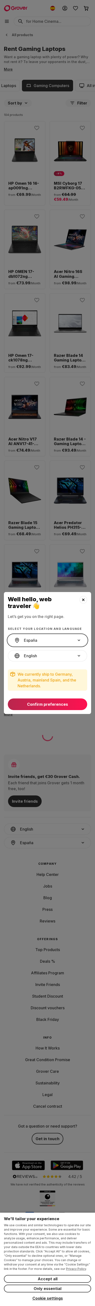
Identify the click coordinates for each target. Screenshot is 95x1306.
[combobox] (47, 640)
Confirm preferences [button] (47, 704)
